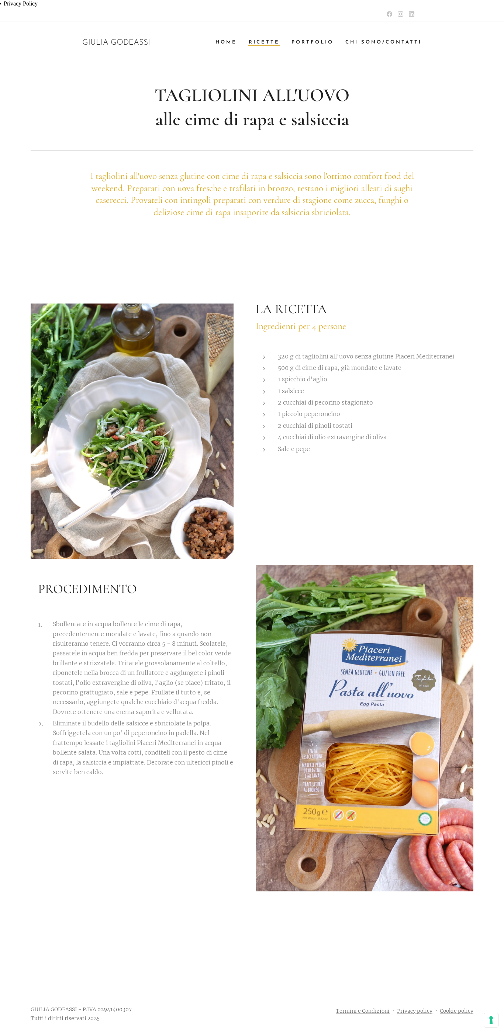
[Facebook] (389, 14)
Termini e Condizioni (363, 1011)
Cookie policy (456, 1011)
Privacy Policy (21, 3)
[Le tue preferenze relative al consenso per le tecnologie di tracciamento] (491, 1020)
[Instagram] (400, 14)
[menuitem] (228, 42)
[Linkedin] (411, 14)
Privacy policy (414, 1011)
